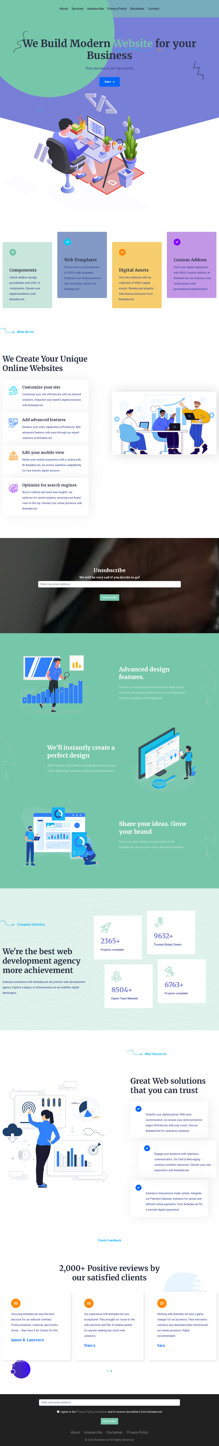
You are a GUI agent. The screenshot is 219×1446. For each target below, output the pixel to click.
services (77, 8)
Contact (153, 8)
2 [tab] (111, 1373)
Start (108, 81)
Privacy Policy (117, 8)
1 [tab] (108, 1373)
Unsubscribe (95, 8)
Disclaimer (137, 8)
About (64, 8)
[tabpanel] (36, 1326)
